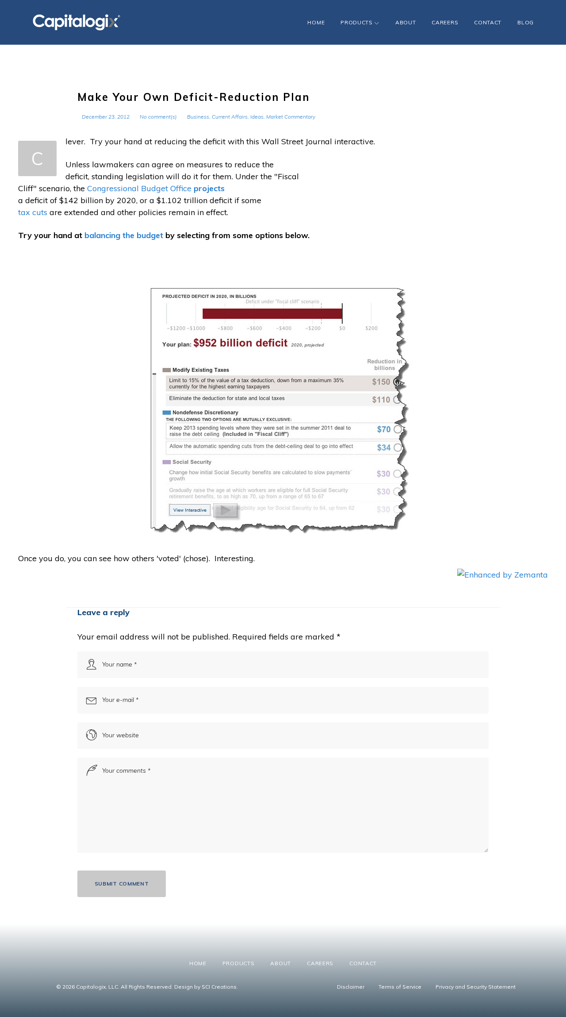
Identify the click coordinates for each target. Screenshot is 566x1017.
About (405, 22)
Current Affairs (230, 116)
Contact (487, 22)
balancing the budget (123, 235)
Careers (445, 22)
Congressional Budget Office (139, 188)
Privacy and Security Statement (476, 986)
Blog (525, 22)
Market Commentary (290, 116)
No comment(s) (158, 116)
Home (316, 22)
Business (198, 116)
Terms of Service (400, 986)
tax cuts (32, 212)
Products (356, 22)
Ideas (257, 116)
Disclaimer (350, 986)
